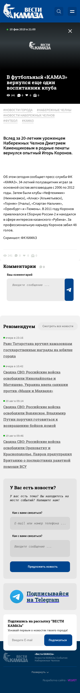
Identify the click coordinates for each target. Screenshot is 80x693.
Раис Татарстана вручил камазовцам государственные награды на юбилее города (37, 349)
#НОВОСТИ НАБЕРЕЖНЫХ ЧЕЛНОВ (29, 115)
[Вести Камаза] (23, 11)
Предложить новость (43, 567)
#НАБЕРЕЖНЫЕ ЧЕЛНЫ (54, 110)
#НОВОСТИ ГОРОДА (17, 110)
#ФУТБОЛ (10, 121)
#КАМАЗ (28, 121)
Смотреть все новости (57, 326)
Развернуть (39, 672)
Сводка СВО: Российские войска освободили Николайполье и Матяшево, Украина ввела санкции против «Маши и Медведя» (35, 381)
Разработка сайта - (60, 680)
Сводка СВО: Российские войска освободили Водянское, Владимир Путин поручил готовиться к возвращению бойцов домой (34, 416)
